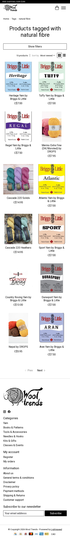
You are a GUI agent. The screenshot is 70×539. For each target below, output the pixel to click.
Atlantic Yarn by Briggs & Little (51, 199)
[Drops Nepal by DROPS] (18, 328)
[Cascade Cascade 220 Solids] (18, 179)
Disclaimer (9, 482)
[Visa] (36, 534)
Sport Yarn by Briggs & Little (51, 249)
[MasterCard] (31, 534)
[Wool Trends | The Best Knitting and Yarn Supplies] (10, 7)
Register (8, 457)
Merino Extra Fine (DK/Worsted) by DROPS (52, 148)
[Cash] (21, 534)
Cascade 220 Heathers (18, 247)
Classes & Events (13, 445)
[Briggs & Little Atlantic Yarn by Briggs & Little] (52, 179)
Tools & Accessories (15, 431)
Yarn (5, 423)
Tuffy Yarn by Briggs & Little (51, 97)
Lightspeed (56, 529)
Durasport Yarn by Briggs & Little (52, 299)
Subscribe (56, 513)
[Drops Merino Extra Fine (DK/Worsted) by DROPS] (52, 126)
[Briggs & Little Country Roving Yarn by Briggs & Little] (18, 278)
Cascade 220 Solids (18, 198)
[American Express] (41, 534)
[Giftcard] (26, 534)
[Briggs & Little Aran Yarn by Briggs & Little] (52, 328)
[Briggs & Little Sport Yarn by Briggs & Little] (52, 229)
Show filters (35, 46)
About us (8, 473)
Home (6, 19)
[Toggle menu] (63, 8)
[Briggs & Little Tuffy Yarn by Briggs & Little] (52, 77)
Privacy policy (11, 486)
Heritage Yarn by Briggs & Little (18, 97)
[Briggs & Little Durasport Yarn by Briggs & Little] (52, 278)
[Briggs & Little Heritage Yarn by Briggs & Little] (18, 77)
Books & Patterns (13, 427)
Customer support (13, 499)
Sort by (35, 55)
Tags (14, 19)
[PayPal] (47, 534)
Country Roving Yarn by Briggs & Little (18, 299)
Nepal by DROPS (18, 346)
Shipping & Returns (14, 495)
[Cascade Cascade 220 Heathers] (18, 229)
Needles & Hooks (13, 436)
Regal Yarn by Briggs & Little (18, 147)
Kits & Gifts (9, 440)
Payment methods (13, 491)
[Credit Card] (15, 534)
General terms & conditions (18, 477)
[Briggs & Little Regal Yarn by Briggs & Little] (18, 126)
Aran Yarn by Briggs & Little (52, 348)
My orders (9, 461)
